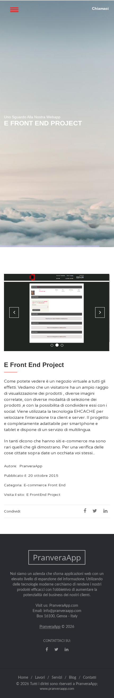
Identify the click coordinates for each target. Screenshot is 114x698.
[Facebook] (47, 649)
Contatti (89, 677)
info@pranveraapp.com (62, 611)
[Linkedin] (66, 649)
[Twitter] (56, 649)
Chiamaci (100, 8)
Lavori (40, 677)
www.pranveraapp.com (57, 689)
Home (23, 677)
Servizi (57, 677)
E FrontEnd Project (43, 494)
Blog (72, 677)
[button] (14, 312)
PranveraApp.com (63, 606)
